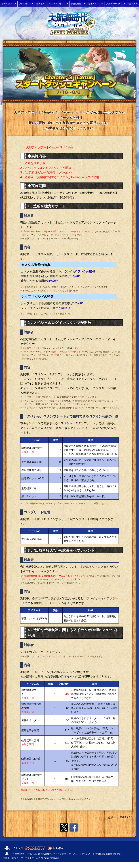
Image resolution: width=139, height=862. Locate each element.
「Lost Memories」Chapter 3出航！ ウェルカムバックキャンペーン (56, 231)
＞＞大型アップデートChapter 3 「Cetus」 (48, 147)
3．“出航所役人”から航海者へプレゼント (46, 172)
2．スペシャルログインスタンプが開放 (45, 167)
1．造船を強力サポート (35, 163)
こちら (59, 290)
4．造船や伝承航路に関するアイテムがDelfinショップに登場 (59, 177)
